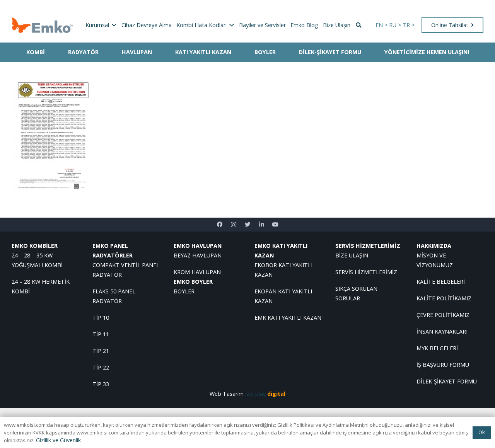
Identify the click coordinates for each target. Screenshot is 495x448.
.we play (265, 393)
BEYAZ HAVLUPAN (198, 255)
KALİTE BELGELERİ (440, 281)
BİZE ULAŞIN (351, 255)
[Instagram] (234, 225)
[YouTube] (275, 225)
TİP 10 (100, 317)
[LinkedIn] (261, 225)
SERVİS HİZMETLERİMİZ (366, 272)
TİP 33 (100, 384)
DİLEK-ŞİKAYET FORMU (446, 381)
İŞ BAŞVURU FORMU (442, 364)
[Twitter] (247, 225)
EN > (382, 25)
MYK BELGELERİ (437, 348)
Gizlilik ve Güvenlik (58, 440)
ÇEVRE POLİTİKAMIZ (442, 315)
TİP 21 (100, 350)
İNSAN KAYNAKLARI (442, 331)
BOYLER (184, 291)
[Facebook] (220, 225)
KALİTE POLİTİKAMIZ (443, 298)
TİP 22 (100, 367)
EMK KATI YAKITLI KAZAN (287, 317)
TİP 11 (100, 334)
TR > (409, 25)
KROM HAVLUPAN (197, 272)
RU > (395, 25)
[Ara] (358, 25)
